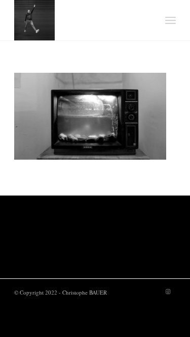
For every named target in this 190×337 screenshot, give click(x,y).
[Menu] (170, 20)
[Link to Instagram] (168, 291)
